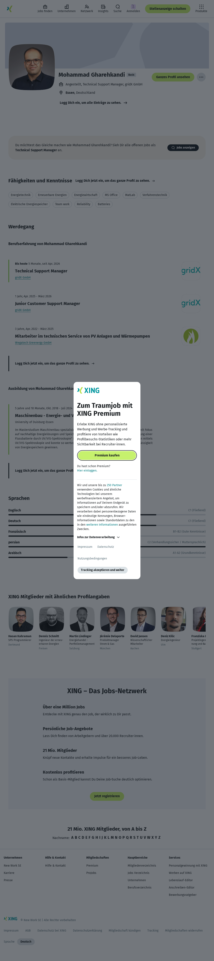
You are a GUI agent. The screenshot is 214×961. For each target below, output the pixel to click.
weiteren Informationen (102, 524)
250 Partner (114, 485)
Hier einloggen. (87, 470)
